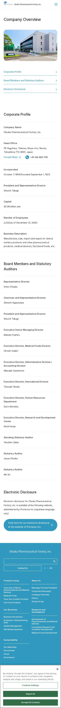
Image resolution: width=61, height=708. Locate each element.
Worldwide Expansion (13, 629)
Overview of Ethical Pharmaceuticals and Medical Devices (16, 590)
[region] (30, 686)
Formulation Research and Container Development (43, 628)
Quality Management (13, 626)
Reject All (30, 694)
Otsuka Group (38, 601)
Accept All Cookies (30, 702)
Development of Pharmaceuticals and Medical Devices (44, 621)
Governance (9, 657)
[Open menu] (56, 4)
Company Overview (40, 595)
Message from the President (44, 588)
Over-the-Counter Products (16, 599)
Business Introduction (13, 617)
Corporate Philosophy (41, 591)
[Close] (57, 669)
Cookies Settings (30, 685)
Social (6, 654)
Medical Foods (10, 596)
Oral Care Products (12, 602)
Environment (9, 650)
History (35, 598)
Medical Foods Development (44, 633)
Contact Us (23, 568)
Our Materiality (10, 647)
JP (45, 568)
